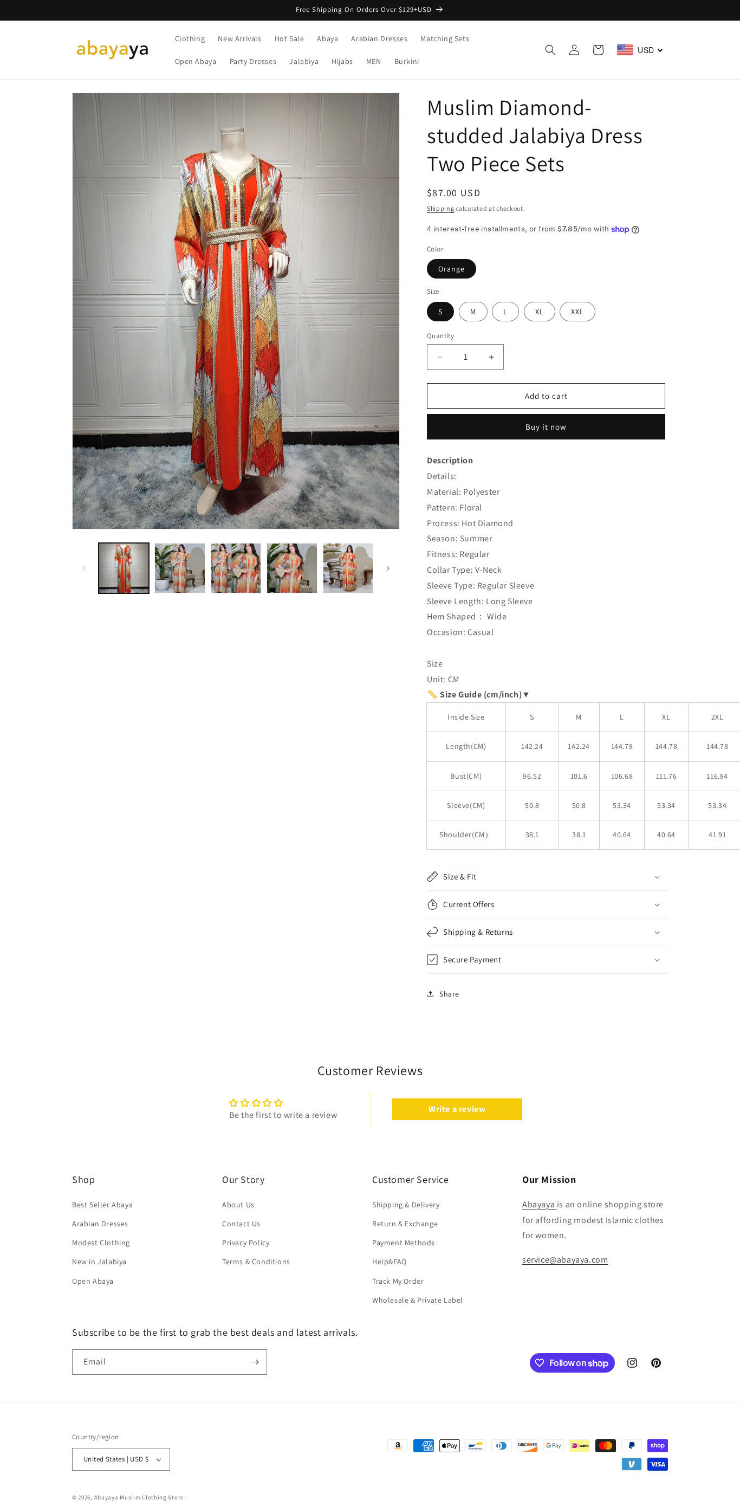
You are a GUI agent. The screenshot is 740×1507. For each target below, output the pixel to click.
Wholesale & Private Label (417, 1300)
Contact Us (241, 1223)
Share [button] (449, 994)
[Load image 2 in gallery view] (179, 568)
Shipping (441, 208)
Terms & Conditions (256, 1261)
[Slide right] (388, 568)
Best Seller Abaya (102, 1205)
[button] (550, 50)
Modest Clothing (101, 1242)
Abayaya (539, 1204)
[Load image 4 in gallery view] (292, 568)
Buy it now (546, 427)
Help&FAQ (389, 1261)
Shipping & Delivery (405, 1205)
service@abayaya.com (565, 1259)
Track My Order (398, 1280)
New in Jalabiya (99, 1261)
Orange (451, 269)
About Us (238, 1205)
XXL (577, 311)
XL (539, 311)
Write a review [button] (457, 1109)
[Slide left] (84, 568)
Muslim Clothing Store (152, 1497)
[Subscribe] (255, 1362)
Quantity (440, 335)
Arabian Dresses (100, 1223)
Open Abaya (93, 1280)
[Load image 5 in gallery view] (348, 568)
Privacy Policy (245, 1242)
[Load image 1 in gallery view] (124, 568)
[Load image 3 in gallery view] (236, 568)
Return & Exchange (405, 1223)
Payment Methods (403, 1242)
